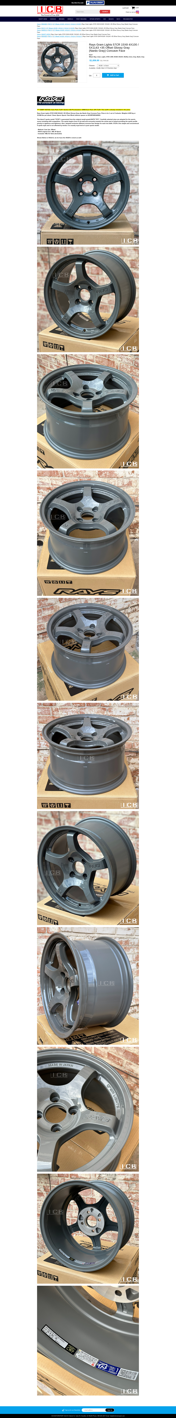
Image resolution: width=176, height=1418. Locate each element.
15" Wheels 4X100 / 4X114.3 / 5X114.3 (64, 24)
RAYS (118, 19)
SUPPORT (125, 8)
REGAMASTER (128, 19)
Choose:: (92, 65)
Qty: (90, 75)
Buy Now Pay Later (78, 2)
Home (39, 24)
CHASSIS (53, 19)
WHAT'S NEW (43, 19)
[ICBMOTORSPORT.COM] (50, 11)
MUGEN (111, 19)
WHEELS (70, 19)
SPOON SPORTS (95, 19)
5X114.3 (79, 36)
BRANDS (61, 19)
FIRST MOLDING (81, 19)
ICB (104, 19)
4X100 (79, 24)
